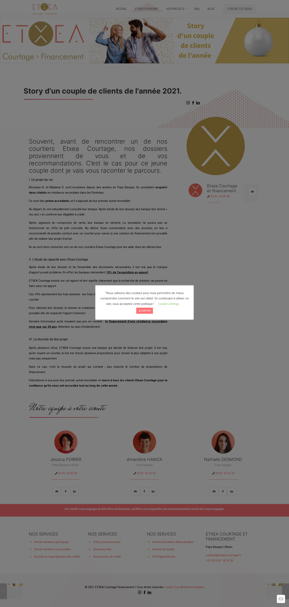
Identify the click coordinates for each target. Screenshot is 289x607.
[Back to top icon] (270, 599)
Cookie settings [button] (168, 304)
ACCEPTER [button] (145, 310)
